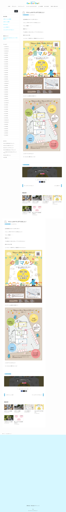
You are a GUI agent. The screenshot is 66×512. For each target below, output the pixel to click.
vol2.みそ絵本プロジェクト (9, 145)
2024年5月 (6, 57)
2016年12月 (6, 120)
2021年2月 (6, 68)
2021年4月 (6, 63)
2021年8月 (6, 59)
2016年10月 (6, 122)
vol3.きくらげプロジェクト (9, 147)
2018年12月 (6, 81)
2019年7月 (6, 74)
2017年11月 (6, 100)
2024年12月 (6, 48)
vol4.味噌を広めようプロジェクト (10, 149)
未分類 (6, 157)
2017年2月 (6, 115)
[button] (40, 182)
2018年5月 (6, 89)
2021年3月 (6, 66)
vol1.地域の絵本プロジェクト (9, 143)
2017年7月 (6, 107)
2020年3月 (6, 72)
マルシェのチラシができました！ (8, 29)
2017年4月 (6, 111)
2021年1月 (6, 70)
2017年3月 (6, 113)
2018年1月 (6, 98)
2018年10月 (6, 83)
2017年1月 (6, 117)
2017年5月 (6, 109)
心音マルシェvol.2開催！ (7, 19)
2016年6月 (6, 130)
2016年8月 (6, 126)
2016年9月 (6, 124)
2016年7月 (6, 128)
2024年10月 (6, 51)
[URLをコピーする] (44, 182)
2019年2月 (6, 79)
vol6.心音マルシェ (25, 14)
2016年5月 (6, 132)
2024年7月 (6, 53)
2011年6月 (6, 135)
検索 (16, 11)
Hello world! (5, 24)
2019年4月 (6, 76)
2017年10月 (6, 102)
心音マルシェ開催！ (6, 21)
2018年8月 (6, 85)
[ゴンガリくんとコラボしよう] (33, 2)
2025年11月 (6, 46)
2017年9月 (6, 104)
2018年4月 (6, 91)
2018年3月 (6, 94)
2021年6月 (6, 61)
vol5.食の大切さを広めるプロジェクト (11, 152)
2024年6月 (6, 55)
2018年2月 (6, 96)
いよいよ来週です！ (6, 27)
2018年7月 (6, 87)
